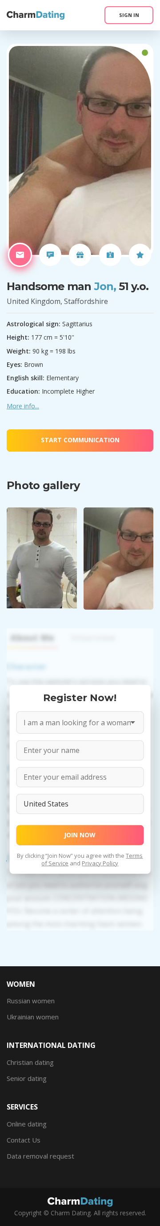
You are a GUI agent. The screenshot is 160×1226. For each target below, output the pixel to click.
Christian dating (30, 1062)
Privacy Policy (100, 863)
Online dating (27, 1123)
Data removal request (40, 1155)
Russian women (31, 1000)
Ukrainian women (33, 1016)
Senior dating (27, 1078)
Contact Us (23, 1139)
